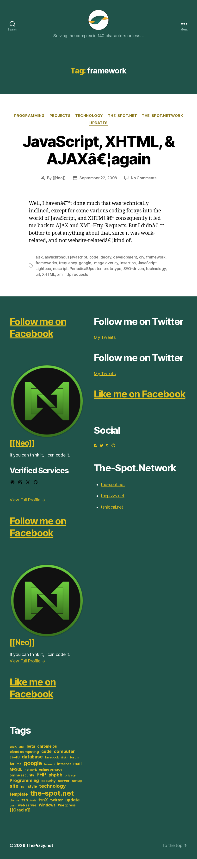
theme (14, 800)
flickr (64, 757)
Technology (89, 116)
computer (64, 751)
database (32, 757)
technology (156, 268)
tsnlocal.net (112, 507)
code (93, 257)
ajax (39, 257)
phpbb (55, 774)
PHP (41, 775)
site (14, 786)
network (31, 769)
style (32, 786)
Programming (29, 116)
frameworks (46, 262)
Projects (59, 116)
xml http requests (72, 274)
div (141, 257)
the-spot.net (122, 116)
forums (15, 764)
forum (74, 757)
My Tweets (105, 337)
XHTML (48, 274)
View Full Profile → (27, 499)
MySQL (16, 769)
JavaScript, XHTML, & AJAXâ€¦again (98, 150)
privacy (70, 775)
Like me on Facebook (33, 688)
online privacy (50, 769)
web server (27, 805)
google (85, 262)
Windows (47, 805)
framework (156, 257)
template (19, 794)
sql (23, 786)
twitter (56, 800)
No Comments (143, 177)
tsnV (33, 800)
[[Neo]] (59, 177)
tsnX (43, 799)
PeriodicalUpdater (85, 268)
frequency (68, 262)
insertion (128, 262)
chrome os (47, 746)
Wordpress (67, 805)
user (13, 805)
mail (77, 763)
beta (31, 746)
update (72, 799)
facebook (52, 757)
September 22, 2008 (98, 177)
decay (105, 257)
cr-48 (15, 757)
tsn (24, 800)
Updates (98, 123)
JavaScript (147, 262)
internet (64, 764)
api (21, 746)
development (125, 257)
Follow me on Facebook (38, 327)
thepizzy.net (112, 495)
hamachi (49, 764)
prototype (113, 268)
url (38, 274)
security (48, 781)
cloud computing (24, 752)
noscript (60, 268)
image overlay (105, 262)
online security (22, 775)
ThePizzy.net (39, 845)
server (63, 781)
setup (77, 781)
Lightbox (43, 268)
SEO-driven (133, 268)
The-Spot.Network (162, 116)
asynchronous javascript (66, 257)
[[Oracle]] (20, 809)
